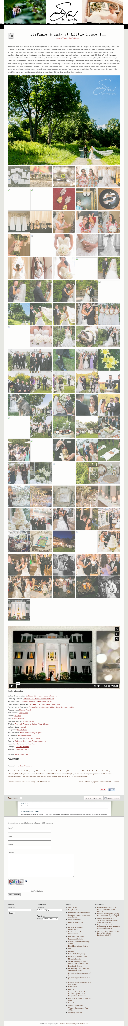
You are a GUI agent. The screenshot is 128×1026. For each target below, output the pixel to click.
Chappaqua (40, 771)
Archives (40, 918)
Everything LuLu (69, 771)
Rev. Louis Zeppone (21, 776)
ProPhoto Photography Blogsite (69, 1024)
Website (10, 844)
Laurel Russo (35, 774)
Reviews (83, 27)
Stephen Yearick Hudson (48, 776)
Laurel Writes (22, 730)
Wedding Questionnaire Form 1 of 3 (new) (78, 1009)
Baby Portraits (73, 910)
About (73, 27)
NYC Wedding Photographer (83, 774)
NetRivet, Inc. (84, 1024)
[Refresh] (26, 881)
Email (10, 836)
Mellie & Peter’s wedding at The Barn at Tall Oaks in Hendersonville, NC (108, 933)
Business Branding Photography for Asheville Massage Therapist (108, 915)
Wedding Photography (76, 1005)
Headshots (71, 951)
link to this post (95, 798)
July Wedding (25, 774)
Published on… (73, 986)
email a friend (113, 798)
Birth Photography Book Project (79, 912)
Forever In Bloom (24, 735)
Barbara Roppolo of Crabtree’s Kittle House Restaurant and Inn (51, 707)
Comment (11, 852)
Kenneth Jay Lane (22, 747)
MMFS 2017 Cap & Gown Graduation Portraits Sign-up (78, 962)
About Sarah (72, 907)
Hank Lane (96, 771)
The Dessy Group (29, 721)
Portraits (42, 27)
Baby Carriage (29, 27)
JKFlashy (17, 716)
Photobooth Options (75, 966)
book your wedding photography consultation (79, 916)
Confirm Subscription (75, 922)
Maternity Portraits (74, 959)
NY (72, 774)
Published (64, 27)
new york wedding (64, 774)
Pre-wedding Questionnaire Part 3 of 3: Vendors (79, 983)
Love (8, 27)
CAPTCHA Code (37, 891)
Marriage (16, 27)
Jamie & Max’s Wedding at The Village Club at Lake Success (29, 782)
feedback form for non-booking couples (78, 942)
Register (71, 989)
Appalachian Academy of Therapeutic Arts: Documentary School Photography (107, 920)
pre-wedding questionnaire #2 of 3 (79, 979)
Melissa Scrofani (18, 718)
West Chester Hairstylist (66, 776)
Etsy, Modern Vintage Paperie (31, 733)
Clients (91, 27)
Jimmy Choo (23, 713)
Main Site (52, 27)
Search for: (11, 907)
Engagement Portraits (75, 939)
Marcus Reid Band (46, 774)
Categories (40, 907)
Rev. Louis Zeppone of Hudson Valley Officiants (32, 724)
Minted (23, 727)
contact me (72, 925)
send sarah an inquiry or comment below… (79, 999)
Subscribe (71, 1003)
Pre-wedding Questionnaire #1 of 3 (79, 974)
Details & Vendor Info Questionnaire (75, 928)
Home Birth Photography (76, 954)
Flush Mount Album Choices (78, 946)
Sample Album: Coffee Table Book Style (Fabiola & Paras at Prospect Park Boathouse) (78, 994)
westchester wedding (81, 776)
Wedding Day (66, 38)
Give (70, 948)
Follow (100, 27)
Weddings (75, 38)
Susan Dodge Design (22, 754)
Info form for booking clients (77, 956)
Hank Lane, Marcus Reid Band (24, 744)
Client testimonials (74, 919)
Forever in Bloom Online (83, 771)
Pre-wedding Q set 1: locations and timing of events (78, 969)
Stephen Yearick (25, 710)
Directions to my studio (76, 936)
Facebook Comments (24, 766)
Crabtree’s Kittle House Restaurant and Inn (41, 696)
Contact (119, 27)
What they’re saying (75, 1012)
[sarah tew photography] (64, 13)
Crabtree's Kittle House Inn (53, 771)
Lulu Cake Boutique (33, 738)
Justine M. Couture (22, 750)
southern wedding (34, 776)
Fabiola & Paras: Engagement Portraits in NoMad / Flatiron (99, 782)
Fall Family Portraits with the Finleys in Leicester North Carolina (107, 909)
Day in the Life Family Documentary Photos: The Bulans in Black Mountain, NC (108, 927)
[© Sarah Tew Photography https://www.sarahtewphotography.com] (64, 120)
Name (10, 828)
